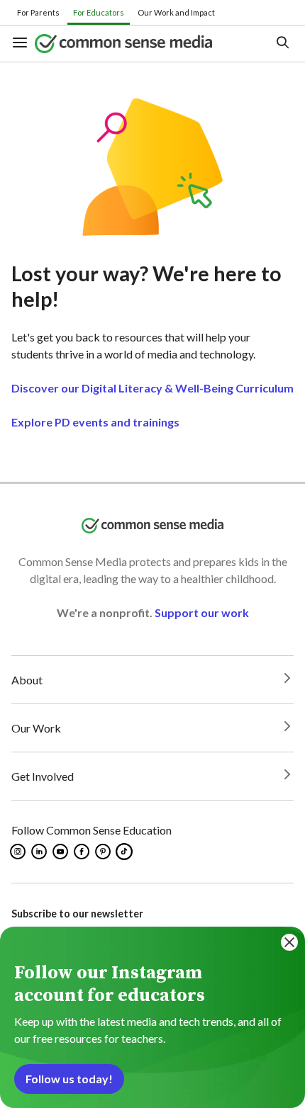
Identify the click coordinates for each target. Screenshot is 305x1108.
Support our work (202, 612)
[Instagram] (18, 851)
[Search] (282, 43)
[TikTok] (125, 851)
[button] (23, 43)
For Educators (98, 12)
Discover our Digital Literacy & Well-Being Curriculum (152, 388)
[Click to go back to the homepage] (141, 43)
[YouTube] (61, 851)
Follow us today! (69, 1078)
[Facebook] (82, 851)
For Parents (38, 12)
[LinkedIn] (40, 851)
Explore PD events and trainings (95, 422)
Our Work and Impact (176, 12)
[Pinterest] (103, 851)
